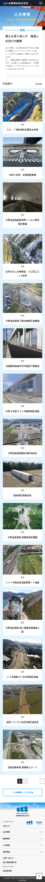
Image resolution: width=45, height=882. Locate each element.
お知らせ (6, 826)
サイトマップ (8, 867)
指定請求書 (7, 871)
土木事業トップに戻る (23, 792)
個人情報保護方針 (10, 862)
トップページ (8, 822)
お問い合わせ (8, 858)
